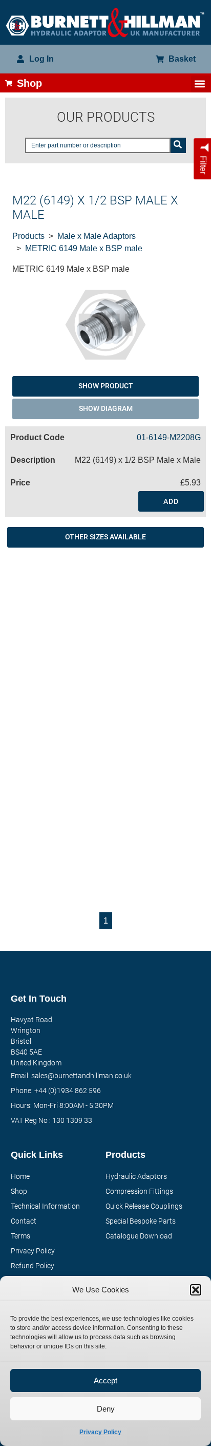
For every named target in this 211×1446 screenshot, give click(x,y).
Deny (106, 1408)
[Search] (178, 145)
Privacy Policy (100, 1432)
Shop (19, 1191)
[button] (196, 1290)
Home (20, 1176)
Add (171, 501)
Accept (105, 1380)
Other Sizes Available (105, 537)
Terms (20, 1236)
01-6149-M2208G (169, 437)
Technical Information (45, 1206)
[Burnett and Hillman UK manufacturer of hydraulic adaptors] (105, 22)
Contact (23, 1221)
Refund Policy (32, 1266)
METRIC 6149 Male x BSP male (83, 248)
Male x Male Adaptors (96, 236)
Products (28, 236)
